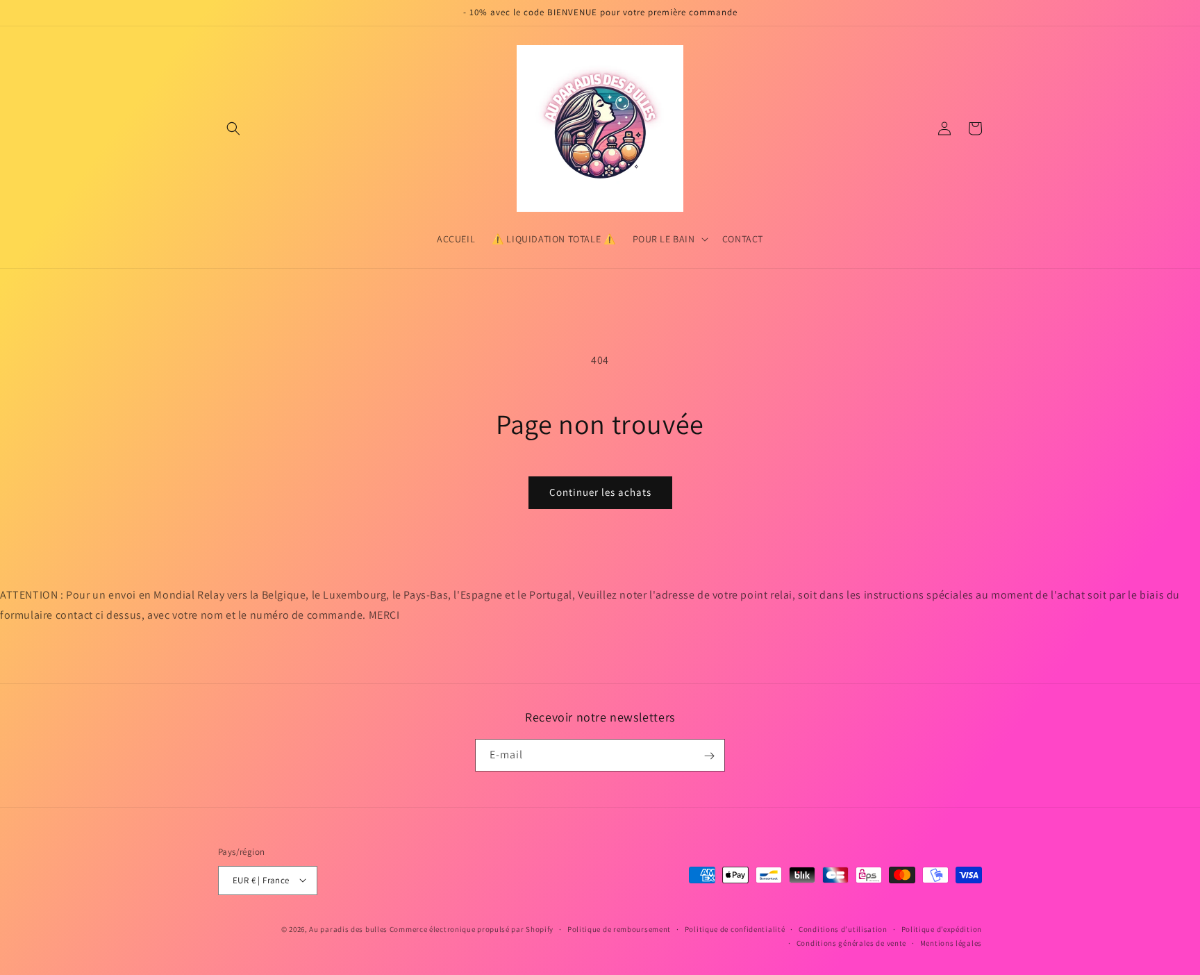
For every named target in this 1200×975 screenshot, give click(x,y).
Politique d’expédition (941, 928)
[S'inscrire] (709, 756)
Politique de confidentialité (735, 928)
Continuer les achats (600, 492)
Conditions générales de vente (851, 942)
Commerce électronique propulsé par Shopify (471, 928)
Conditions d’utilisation (843, 928)
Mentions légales (951, 942)
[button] (233, 128)
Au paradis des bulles (348, 928)
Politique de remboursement (619, 928)
